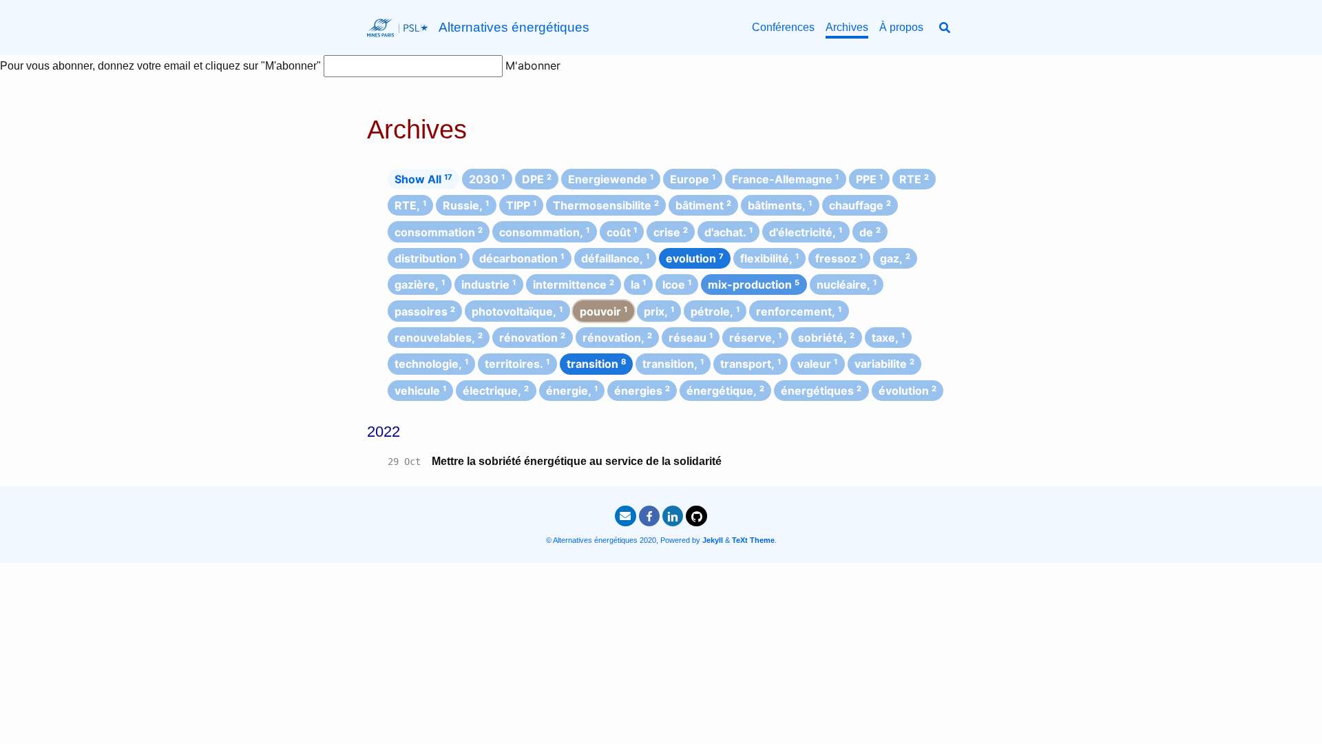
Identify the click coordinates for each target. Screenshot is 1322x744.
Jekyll (712, 540)
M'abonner (532, 65)
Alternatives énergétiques (514, 27)
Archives (847, 27)
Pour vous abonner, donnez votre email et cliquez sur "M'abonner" (162, 66)
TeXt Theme (753, 540)
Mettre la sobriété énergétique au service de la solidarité (577, 461)
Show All (423, 179)
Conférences (783, 27)
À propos (901, 27)
